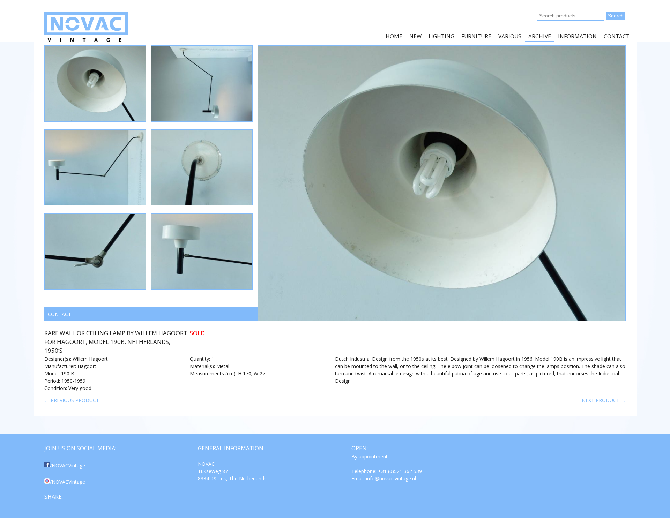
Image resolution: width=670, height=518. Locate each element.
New (415, 36)
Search (616, 15)
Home (394, 36)
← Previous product (71, 400)
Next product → (604, 400)
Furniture (476, 36)
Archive (539, 36)
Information (577, 36)
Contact (617, 36)
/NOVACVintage (67, 465)
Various (509, 36)
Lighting (441, 36)
